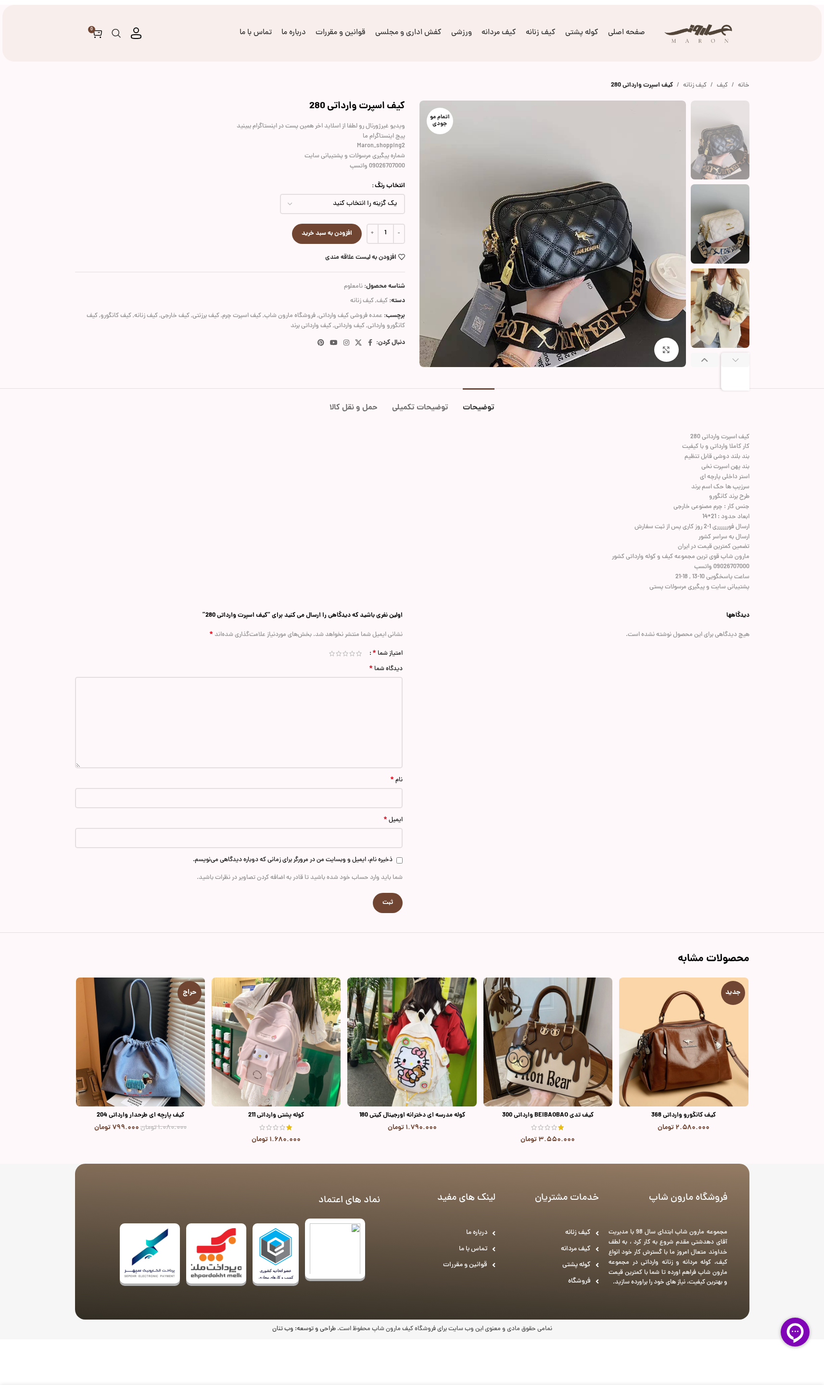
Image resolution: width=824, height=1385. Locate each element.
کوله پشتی (576, 1265)
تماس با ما (473, 1249)
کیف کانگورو (116, 316)
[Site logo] (698, 33)
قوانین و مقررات (465, 1265)
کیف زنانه (695, 85)
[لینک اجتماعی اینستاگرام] (346, 343)
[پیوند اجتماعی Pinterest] (321, 343)
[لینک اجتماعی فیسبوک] (370, 343)
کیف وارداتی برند (311, 326)
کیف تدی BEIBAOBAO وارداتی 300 (548, 1115)
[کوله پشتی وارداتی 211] (276, 1042)
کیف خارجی (175, 316)
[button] (735, 372)
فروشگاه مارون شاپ (290, 316)
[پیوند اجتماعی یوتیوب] (334, 343)
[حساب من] (136, 33)
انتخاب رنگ (390, 186)
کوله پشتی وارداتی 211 (276, 1115)
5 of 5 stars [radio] (332, 653)
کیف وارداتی (349, 326)
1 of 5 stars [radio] (358, 653)
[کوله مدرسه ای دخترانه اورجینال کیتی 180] (411, 1042)
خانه (743, 85)
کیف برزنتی (205, 316)
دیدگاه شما (386, 669)
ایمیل (393, 820)
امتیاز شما (387, 653)
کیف (722, 85)
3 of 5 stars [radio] (345, 653)
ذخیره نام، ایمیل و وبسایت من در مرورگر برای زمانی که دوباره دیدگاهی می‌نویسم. (293, 860)
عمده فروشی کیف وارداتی (350, 316)
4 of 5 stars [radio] (338, 653)
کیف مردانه (576, 1249)
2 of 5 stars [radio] (352, 653)
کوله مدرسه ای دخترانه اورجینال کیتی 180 (412, 1115)
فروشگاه (579, 1281)
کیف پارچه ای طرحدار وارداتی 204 (140, 1115)
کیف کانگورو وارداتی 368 (683, 1115)
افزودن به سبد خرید (327, 234)
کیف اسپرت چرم (241, 316)
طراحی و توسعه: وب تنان (304, 1329)
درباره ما (476, 1233)
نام (396, 780)
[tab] (478, 403)
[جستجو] (116, 33)
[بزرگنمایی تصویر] (666, 350)
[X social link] (358, 343)
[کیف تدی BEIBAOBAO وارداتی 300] (547, 1042)
